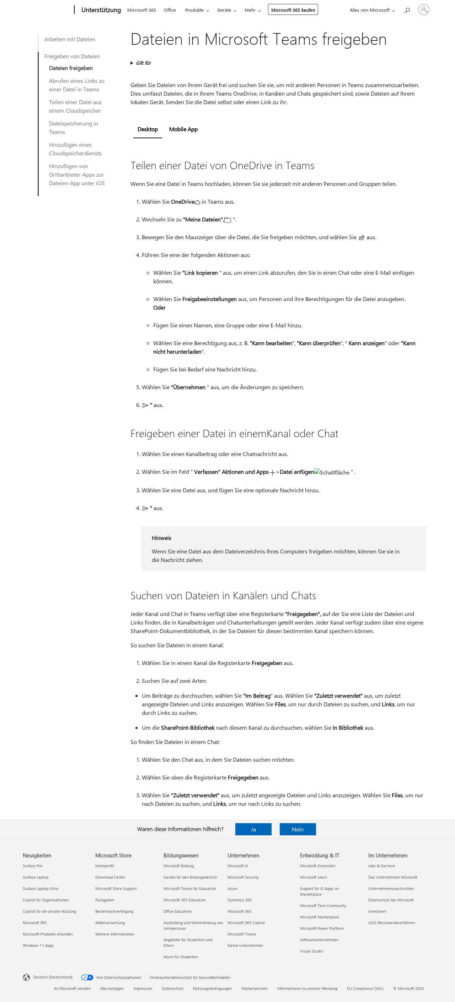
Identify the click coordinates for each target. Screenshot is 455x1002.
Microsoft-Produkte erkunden (48, 934)
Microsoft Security (243, 877)
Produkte (194, 10)
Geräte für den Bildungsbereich (190, 877)
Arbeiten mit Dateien (69, 39)
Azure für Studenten (181, 956)
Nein (298, 829)
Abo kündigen (112, 988)
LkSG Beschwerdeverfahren (391, 922)
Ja (253, 829)
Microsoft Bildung (179, 865)
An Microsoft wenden (72, 988)
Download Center (110, 877)
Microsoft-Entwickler (318, 865)
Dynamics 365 (240, 899)
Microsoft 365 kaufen (293, 10)
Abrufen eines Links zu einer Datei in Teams (77, 85)
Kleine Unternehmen (245, 945)
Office (170, 10)
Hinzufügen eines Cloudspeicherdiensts (75, 149)
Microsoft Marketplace (319, 917)
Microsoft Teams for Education (190, 888)
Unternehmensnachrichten (391, 888)
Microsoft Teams (242, 934)
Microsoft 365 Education (184, 899)
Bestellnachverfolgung (114, 911)
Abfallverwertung (110, 922)
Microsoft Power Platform (322, 928)
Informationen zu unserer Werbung (307, 988)
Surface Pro (32, 865)
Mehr (250, 10)
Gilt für (143, 62)
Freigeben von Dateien (72, 56)
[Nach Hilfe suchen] (406, 9)
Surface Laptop (35, 877)
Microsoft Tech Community (323, 905)
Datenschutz (172, 988)
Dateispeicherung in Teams (73, 127)
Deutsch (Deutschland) (53, 977)
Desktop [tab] (148, 129)
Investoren (377, 911)
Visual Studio (311, 951)
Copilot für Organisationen (46, 899)
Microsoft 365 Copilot (246, 922)
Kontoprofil (104, 865)
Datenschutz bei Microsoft (391, 899)
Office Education (178, 911)
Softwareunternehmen (319, 939)
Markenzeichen (254, 988)
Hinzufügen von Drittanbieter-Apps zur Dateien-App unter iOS (77, 174)
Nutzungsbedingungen (212, 988)
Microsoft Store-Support (116, 888)
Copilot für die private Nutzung (49, 911)
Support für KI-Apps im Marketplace (319, 891)
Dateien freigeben (71, 67)
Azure (232, 888)
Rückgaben (104, 899)
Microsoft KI (238, 865)
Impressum (142, 988)
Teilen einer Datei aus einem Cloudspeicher (75, 106)
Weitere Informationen (114, 934)
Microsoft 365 (141, 10)
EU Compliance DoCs (365, 988)
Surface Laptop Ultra (40, 888)
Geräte (224, 10)
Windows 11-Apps (38, 945)
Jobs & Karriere (381, 865)
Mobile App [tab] (183, 129)
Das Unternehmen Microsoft (392, 877)
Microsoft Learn (313, 877)
